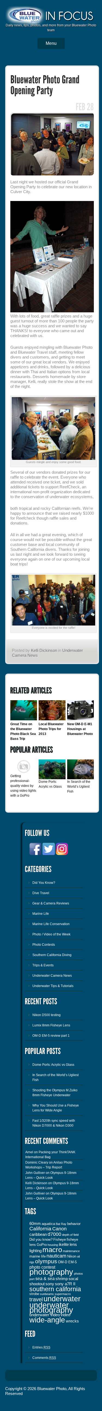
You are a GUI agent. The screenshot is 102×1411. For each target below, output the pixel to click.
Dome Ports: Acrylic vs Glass (53, 1065)
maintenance (71, 1251)
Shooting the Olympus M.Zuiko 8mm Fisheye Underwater (55, 1092)
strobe (34, 1294)
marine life (37, 1256)
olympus (46, 1261)
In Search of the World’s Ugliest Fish (78, 786)
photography (51, 1271)
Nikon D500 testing (46, 1015)
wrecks (72, 1321)
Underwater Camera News (52, 976)
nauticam (56, 1256)
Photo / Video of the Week (51, 934)
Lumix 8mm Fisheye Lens (51, 1025)
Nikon (71, 1256)
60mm (35, 1223)
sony (49, 1284)
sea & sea (45, 1278)
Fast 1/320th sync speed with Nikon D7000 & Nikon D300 (53, 1123)
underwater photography (51, 1307)
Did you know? (40, 1239)
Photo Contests (43, 945)
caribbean (38, 1234)
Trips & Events (43, 965)
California (40, 1228)
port (32, 1279)
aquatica (48, 1224)
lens (73, 1244)
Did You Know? (43, 883)
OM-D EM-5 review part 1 (51, 1036)
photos (78, 1273)
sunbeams (47, 1294)
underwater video (44, 1315)
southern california (55, 1289)
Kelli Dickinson (44, 650)
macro (52, 1250)
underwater (62, 1299)
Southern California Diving (52, 955)
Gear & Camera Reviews (50, 903)
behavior (74, 1224)
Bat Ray (61, 1223)
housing (53, 1244)
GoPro (42, 1245)
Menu (51, 43)
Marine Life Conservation (51, 924)
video (65, 1315)
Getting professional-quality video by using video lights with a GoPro (23, 785)
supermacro (63, 1294)
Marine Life (40, 914)
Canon (59, 1228)
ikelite (64, 1244)
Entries (41, 1347)
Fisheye (59, 1239)
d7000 (54, 1234)
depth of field (70, 1234)
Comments (44, 1358)
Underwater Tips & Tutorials (52, 986)
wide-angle (47, 1320)
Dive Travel (40, 893)
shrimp (61, 1279)
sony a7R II (65, 1284)
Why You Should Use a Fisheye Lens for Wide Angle (55, 1108)
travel (36, 1299)
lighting (35, 1251)
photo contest (42, 1267)
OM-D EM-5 (67, 1262)
